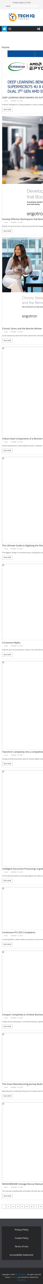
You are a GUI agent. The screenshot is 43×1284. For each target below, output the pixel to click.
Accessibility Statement (21, 1254)
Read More (7, 110)
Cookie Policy (21, 1238)
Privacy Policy (21, 1229)
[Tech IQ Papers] (4, 29)
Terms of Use (21, 1246)
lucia (6, 101)
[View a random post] (38, 29)
